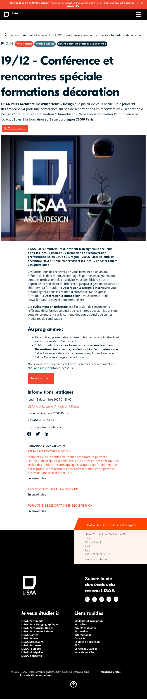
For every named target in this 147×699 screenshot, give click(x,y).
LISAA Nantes (29, 635)
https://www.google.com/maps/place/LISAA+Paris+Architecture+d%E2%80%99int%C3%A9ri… (110, 559)
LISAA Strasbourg (32, 642)
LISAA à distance (31, 655)
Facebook (87, 599)
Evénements (43, 35)
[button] (73, 684)
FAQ (77, 645)
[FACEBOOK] (29, 433)
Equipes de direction (87, 642)
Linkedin (101, 599)
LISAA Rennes (29, 638)
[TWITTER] (38, 433)
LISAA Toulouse (31, 648)
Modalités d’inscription (88, 621)
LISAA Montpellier (32, 652)
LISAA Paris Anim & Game (37, 631)
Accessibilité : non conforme (36, 675)
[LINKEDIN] (46, 433)
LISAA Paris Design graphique (39, 624)
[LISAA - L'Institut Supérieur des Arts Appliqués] (29, 585)
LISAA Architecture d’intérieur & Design (54, 406)
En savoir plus (37, 478)
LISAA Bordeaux (31, 645)
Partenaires (81, 631)
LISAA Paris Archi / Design (37, 628)
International (82, 635)
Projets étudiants (85, 628)
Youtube (116, 599)
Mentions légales (110, 671)
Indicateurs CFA (84, 652)
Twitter (108, 599)
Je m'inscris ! (15, 128)
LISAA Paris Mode (32, 621)
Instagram (94, 599)
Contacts (79, 638)
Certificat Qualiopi (85, 648)
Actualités (80, 624)
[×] (142, 3)
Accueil (28, 35)
